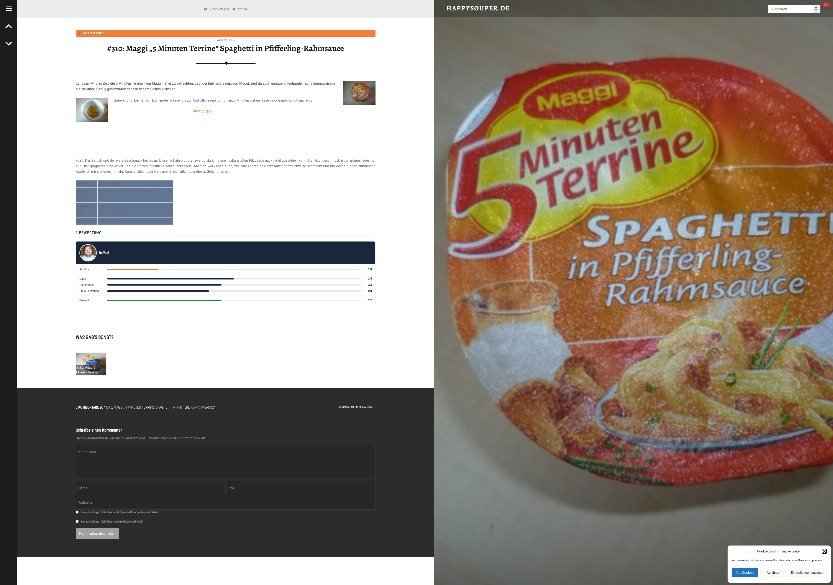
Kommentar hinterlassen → (357, 407)
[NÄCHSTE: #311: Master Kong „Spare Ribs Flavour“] (8, 26)
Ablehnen (773, 573)
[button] (824, 551)
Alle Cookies (745, 573)
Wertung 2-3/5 (226, 40)
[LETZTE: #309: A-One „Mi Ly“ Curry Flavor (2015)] (8, 43)
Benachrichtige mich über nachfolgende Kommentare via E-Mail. (120, 512)
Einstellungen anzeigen (807, 573)
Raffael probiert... (92, 33)
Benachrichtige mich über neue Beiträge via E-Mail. (112, 521)
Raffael (242, 8)
